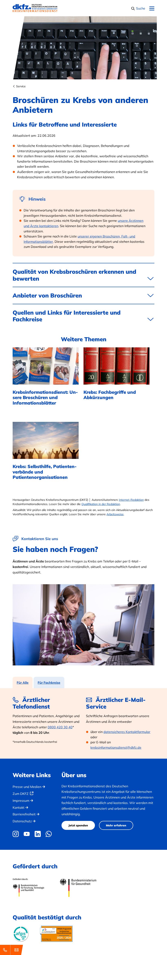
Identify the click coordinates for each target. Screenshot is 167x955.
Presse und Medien (27, 787)
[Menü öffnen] (151, 9)
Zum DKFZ (21, 794)
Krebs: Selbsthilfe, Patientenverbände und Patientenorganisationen (45, 472)
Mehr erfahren (116, 825)
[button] (138, 8)
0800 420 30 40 (60, 727)
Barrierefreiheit (24, 814)
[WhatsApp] (49, 834)
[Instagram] (17, 834)
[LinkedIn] (38, 834)
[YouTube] (27, 834)
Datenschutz (22, 821)
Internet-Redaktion (131, 500)
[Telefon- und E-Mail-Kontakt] (12, 950)
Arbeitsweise (115, 514)
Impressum (21, 801)
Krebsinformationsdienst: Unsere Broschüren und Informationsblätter (45, 397)
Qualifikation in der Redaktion (100, 504)
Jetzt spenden (78, 825)
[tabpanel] (83, 723)
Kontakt (18, 807)
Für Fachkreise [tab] (49, 682)
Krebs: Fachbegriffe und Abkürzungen (110, 394)
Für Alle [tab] (23, 682)
